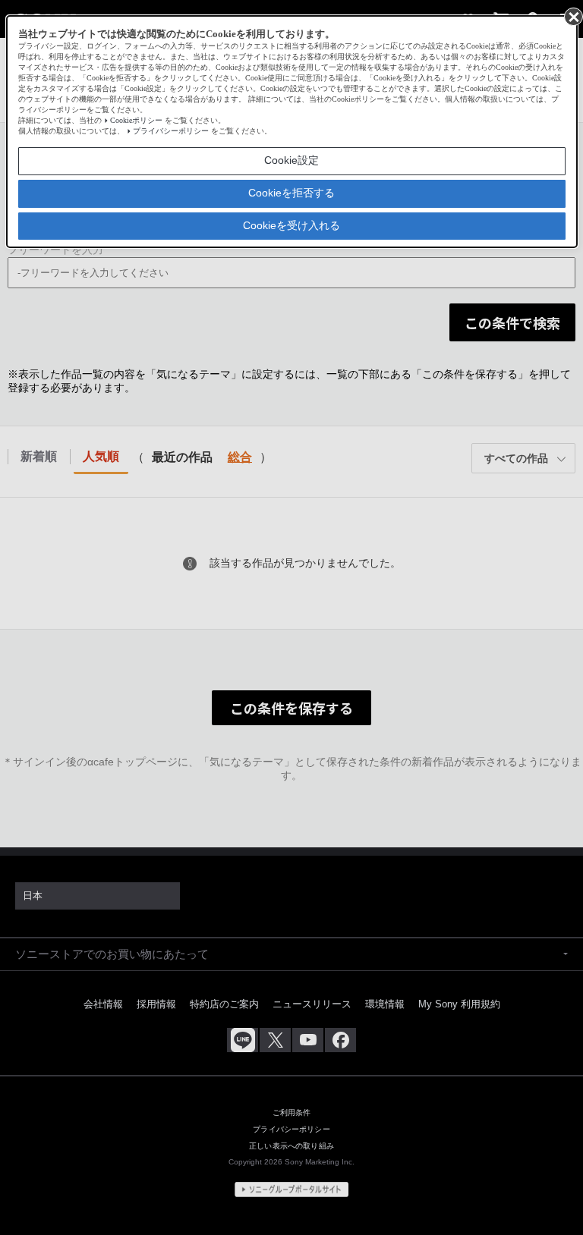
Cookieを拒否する (291, 193)
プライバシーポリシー (171, 131)
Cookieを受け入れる (291, 225)
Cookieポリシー (136, 120)
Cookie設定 (291, 160)
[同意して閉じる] (572, 16)
